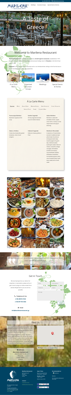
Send (60, 303)
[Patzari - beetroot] (14, 237)
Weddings (33, 5)
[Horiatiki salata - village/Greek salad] (14, 197)
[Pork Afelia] (14, 247)
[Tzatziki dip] (57, 207)
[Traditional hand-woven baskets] (28, 237)
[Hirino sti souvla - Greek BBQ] (28, 187)
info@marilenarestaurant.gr (20, 310)
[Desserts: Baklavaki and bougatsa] (43, 247)
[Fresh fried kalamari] (43, 207)
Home (23, 5)
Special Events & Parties (53, 5)
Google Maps (54, 348)
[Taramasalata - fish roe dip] (28, 217)
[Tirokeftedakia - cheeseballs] (57, 237)
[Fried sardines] (14, 207)
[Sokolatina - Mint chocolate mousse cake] (28, 247)
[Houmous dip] (28, 207)
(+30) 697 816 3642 (20, 302)
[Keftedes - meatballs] (43, 197)
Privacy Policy (9, 390)
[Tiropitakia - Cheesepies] (28, 227)
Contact (24, 8)
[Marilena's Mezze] (14, 187)
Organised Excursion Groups (28, 86)
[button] (53, 333)
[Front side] (57, 187)
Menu (27, 5)
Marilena (53, 376)
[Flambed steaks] (43, 187)
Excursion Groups (41, 5)
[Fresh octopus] (57, 197)
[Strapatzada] (57, 227)
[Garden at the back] (57, 217)
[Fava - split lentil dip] (14, 217)
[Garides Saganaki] (14, 227)
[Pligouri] (43, 237)
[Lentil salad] (43, 217)
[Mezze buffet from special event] (28, 197)
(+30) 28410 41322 (47, 1)
